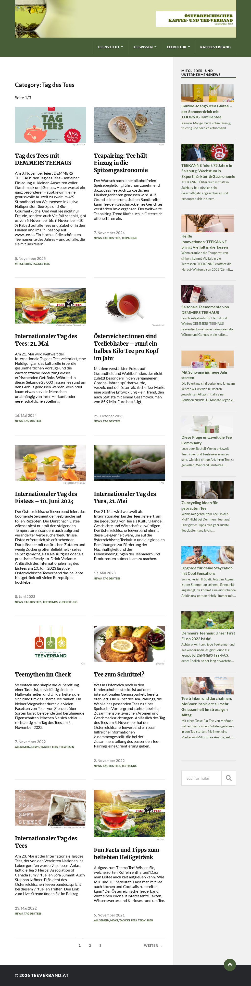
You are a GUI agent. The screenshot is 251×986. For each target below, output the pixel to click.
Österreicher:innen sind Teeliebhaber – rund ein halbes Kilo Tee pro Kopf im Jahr (126, 347)
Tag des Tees (41, 263)
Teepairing (129, 237)
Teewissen (143, 47)
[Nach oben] (230, 965)
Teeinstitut (108, 47)
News (98, 237)
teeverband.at (50, 975)
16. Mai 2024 (26, 415)
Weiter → (153, 945)
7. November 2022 (30, 741)
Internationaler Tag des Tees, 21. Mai (125, 498)
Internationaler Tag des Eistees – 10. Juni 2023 (46, 498)
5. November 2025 (30, 258)
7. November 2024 (109, 232)
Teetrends (50, 602)
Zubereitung (68, 602)
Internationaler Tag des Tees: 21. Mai (46, 340)
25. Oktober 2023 (109, 416)
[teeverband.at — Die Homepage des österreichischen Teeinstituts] (125, 19)
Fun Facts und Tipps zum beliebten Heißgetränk (127, 853)
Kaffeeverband (215, 47)
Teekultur (177, 47)
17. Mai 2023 (105, 573)
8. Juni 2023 (25, 596)
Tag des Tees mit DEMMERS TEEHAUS (43, 159)
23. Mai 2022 (26, 908)
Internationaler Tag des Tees (46, 842)
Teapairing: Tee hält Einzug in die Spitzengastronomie (121, 163)
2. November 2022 (109, 760)
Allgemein (22, 746)
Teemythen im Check (44, 674)
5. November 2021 (109, 915)
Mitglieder (23, 263)
